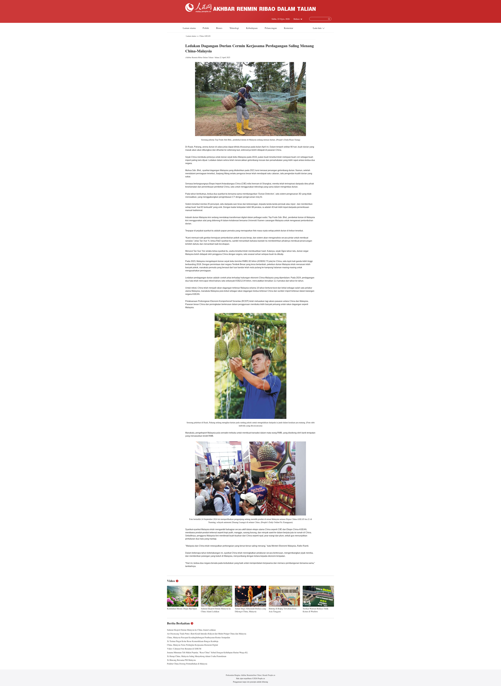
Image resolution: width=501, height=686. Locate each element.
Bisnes (219, 28)
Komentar (288, 28)
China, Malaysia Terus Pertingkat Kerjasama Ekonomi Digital (192, 644)
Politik (206, 28)
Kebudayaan (252, 28)
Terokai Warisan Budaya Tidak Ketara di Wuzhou (315, 610)
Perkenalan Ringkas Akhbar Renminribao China (244, 675)
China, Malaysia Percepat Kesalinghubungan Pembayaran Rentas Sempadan (198, 637)
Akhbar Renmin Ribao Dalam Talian (199, 57)
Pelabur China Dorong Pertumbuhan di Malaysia (187, 663)
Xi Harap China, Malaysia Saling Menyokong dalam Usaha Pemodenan (196, 656)
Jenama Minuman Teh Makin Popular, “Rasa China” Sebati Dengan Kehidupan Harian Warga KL (207, 652)
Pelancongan (271, 28)
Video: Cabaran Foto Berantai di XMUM (184, 648)
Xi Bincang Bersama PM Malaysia (181, 660)
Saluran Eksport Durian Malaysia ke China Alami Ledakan (216, 610)
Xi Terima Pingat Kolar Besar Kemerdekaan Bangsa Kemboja (192, 641)
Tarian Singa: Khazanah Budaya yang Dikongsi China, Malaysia (250, 610)
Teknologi (234, 28)
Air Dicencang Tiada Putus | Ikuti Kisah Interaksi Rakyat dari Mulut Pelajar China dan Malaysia (206, 633)
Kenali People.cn (268, 675)
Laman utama (189, 28)
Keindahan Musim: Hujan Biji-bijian (182, 608)
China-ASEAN (204, 36)
